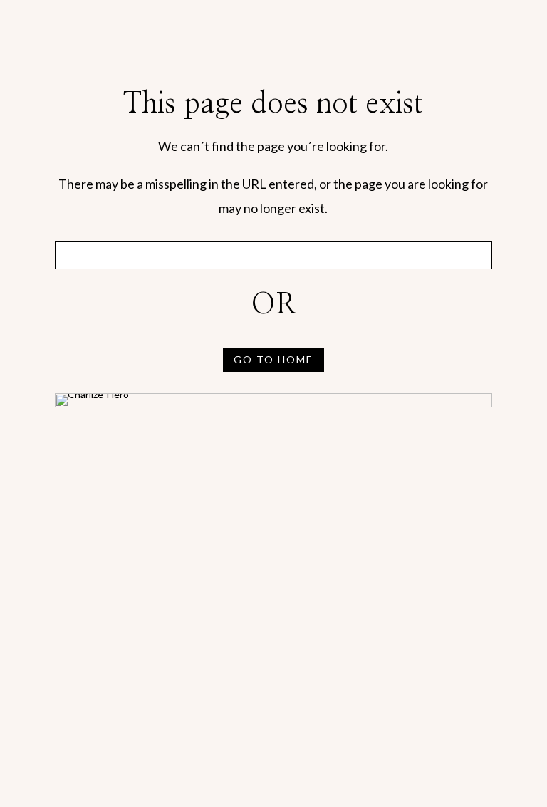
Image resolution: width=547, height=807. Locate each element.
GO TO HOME (273, 359)
